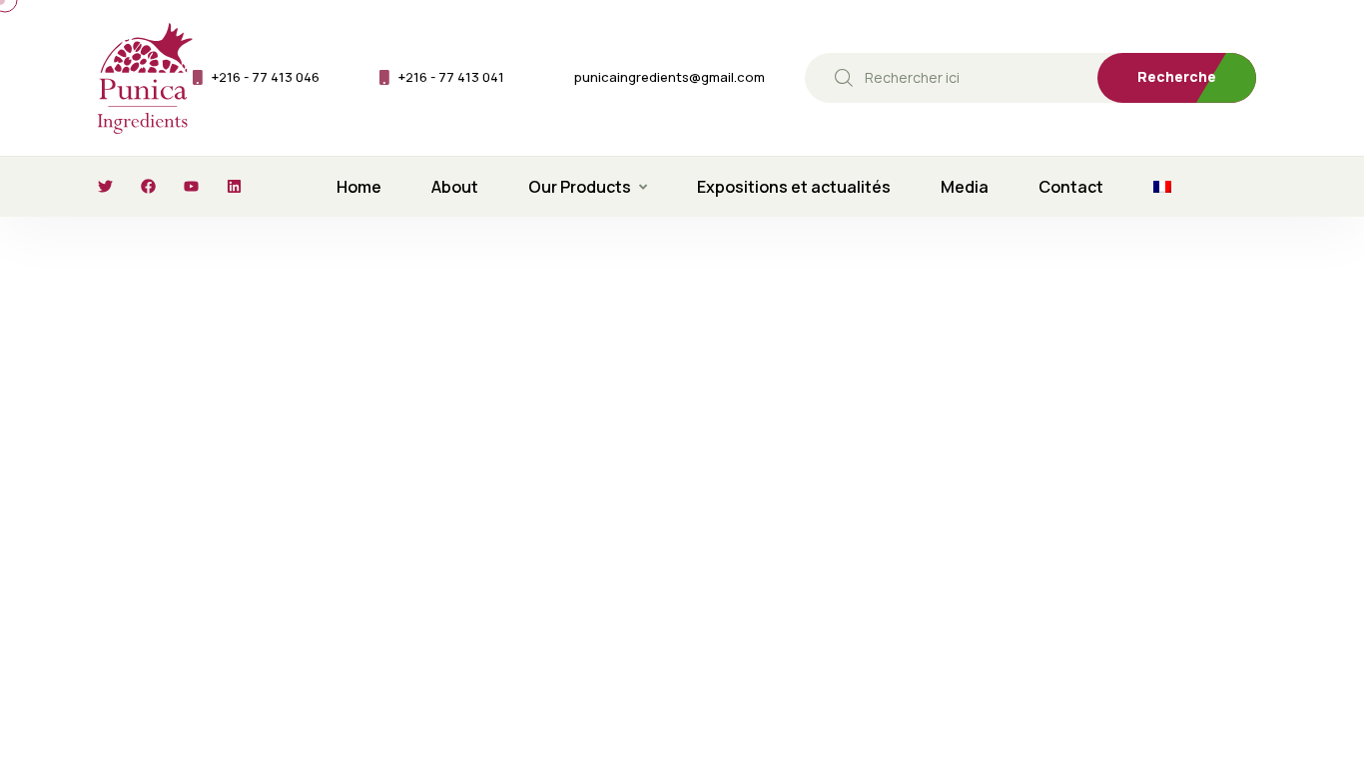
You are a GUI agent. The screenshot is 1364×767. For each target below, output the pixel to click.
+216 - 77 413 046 (266, 77)
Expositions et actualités (794, 187)
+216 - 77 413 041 (451, 77)
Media (965, 187)
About (454, 187)
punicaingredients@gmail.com (669, 77)
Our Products (579, 187)
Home (359, 187)
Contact (1070, 187)
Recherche (1176, 76)
